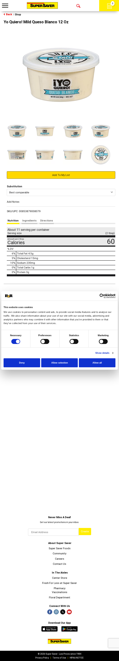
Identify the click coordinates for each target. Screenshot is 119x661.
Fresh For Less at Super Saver (59, 583)
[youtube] (69, 612)
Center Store (59, 577)
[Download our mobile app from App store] (49, 628)
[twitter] (62, 612)
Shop (18, 14)
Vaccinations (59, 592)
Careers (59, 558)
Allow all (97, 362)
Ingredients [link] (29, 220)
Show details (102, 353)
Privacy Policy (42, 657)
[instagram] (56, 612)
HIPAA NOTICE (77, 657)
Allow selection (59, 362)
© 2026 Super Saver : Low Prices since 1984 (59, 654)
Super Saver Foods (60, 548)
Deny (22, 362)
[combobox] (61, 192)
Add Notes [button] (13, 201)
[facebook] (49, 612)
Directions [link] (46, 220)
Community (59, 553)
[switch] (44, 341)
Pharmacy (59, 588)
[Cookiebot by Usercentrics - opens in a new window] (101, 296)
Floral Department (59, 597)
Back (8, 14)
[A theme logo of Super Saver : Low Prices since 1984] (42, 5)
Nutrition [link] (13, 220)
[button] (17, 131)
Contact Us (59, 563)
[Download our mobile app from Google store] (69, 628)
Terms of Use (59, 657)
